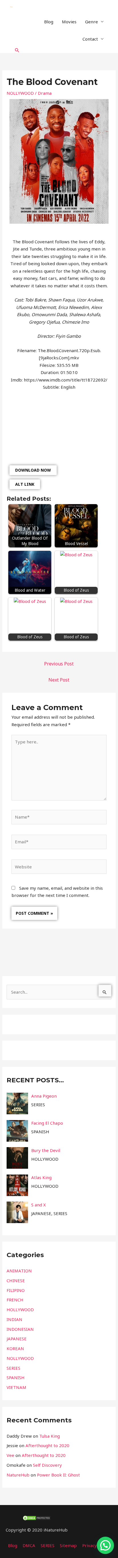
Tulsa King (49, 1436)
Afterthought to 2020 (47, 1445)
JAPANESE (17, 1338)
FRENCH (15, 1300)
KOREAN (15, 1348)
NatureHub (18, 1475)
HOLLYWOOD (20, 1309)
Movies (69, 21)
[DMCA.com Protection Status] (36, 1517)
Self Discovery (47, 1465)
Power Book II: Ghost (58, 1475)
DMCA (29, 1545)
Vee (10, 1455)
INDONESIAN (20, 1329)
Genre (91, 21)
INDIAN (14, 1319)
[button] (17, 50)
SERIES (13, 1368)
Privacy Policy (96, 1545)
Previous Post (59, 664)
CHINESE (16, 1280)
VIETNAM (16, 1387)
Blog (48, 21)
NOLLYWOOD (20, 93)
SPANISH (16, 1377)
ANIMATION (19, 1271)
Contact (90, 39)
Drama (45, 93)
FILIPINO (16, 1290)
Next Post (58, 680)
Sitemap (68, 1545)
